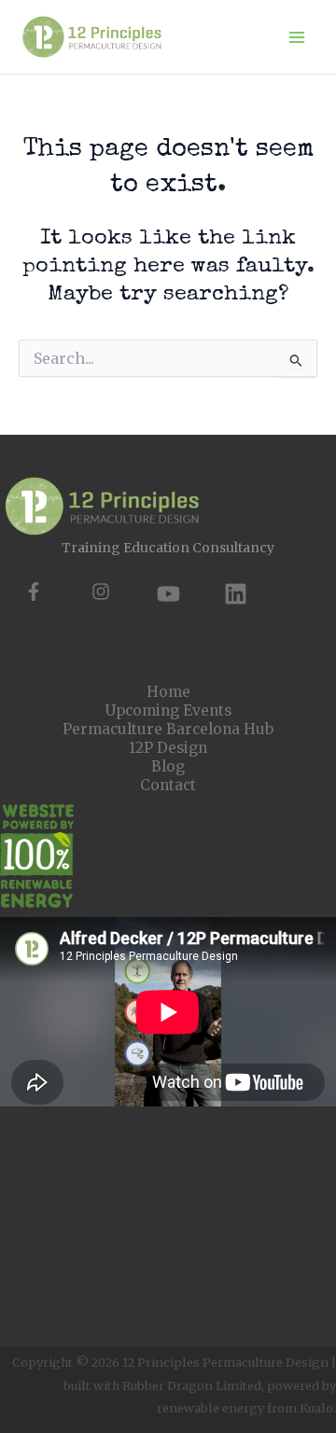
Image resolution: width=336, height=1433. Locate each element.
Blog (168, 766)
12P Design (168, 748)
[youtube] (168, 593)
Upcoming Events (168, 710)
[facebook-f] (34, 591)
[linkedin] (235, 593)
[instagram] (101, 591)
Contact (168, 785)
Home (168, 692)
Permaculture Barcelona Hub (168, 729)
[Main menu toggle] (297, 37)
